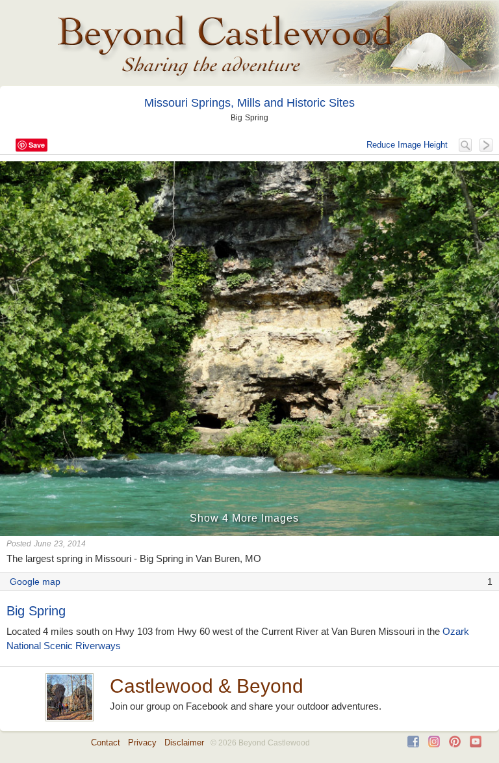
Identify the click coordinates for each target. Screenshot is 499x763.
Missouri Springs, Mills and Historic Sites (249, 102)
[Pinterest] (454, 744)
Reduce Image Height (407, 145)
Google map (35, 581)
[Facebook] (413, 744)
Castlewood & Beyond (206, 686)
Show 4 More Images (244, 518)
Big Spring (36, 611)
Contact (105, 742)
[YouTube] (475, 744)
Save (37, 145)
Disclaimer (184, 742)
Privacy (142, 742)
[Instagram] (434, 744)
